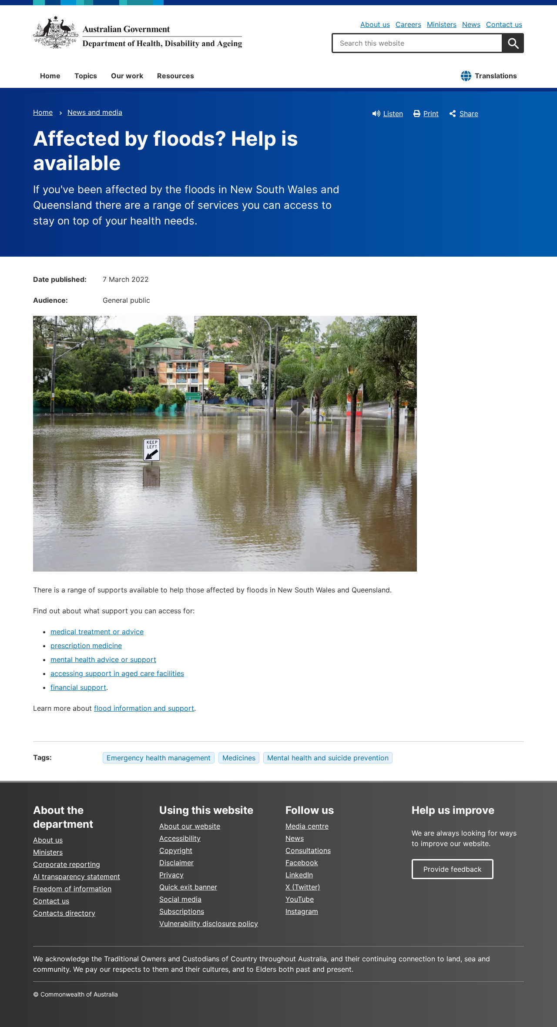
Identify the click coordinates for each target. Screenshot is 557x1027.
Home (50, 75)
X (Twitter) (302, 887)
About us (375, 24)
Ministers (441, 24)
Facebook (301, 862)
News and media (94, 112)
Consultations (308, 850)
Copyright (175, 850)
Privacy (171, 874)
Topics (85, 75)
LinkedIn (299, 874)
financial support (78, 687)
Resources (175, 75)
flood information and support (144, 708)
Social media (180, 899)
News (471, 24)
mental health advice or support (103, 659)
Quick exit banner (188, 887)
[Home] (137, 32)
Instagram (301, 911)
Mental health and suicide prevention (328, 757)
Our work (127, 75)
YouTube (299, 899)
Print (431, 113)
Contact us (504, 24)
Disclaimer (176, 862)
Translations (496, 75)
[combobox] (417, 43)
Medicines (238, 757)
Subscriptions (181, 911)
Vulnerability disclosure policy (208, 923)
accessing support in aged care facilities (117, 673)
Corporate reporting (66, 864)
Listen (393, 113)
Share (469, 113)
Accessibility (180, 838)
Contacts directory (64, 913)
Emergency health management (159, 757)
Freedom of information (72, 888)
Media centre (307, 826)
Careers (408, 24)
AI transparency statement (76, 876)
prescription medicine (86, 645)
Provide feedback (452, 869)
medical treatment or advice (97, 631)
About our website (189, 826)
